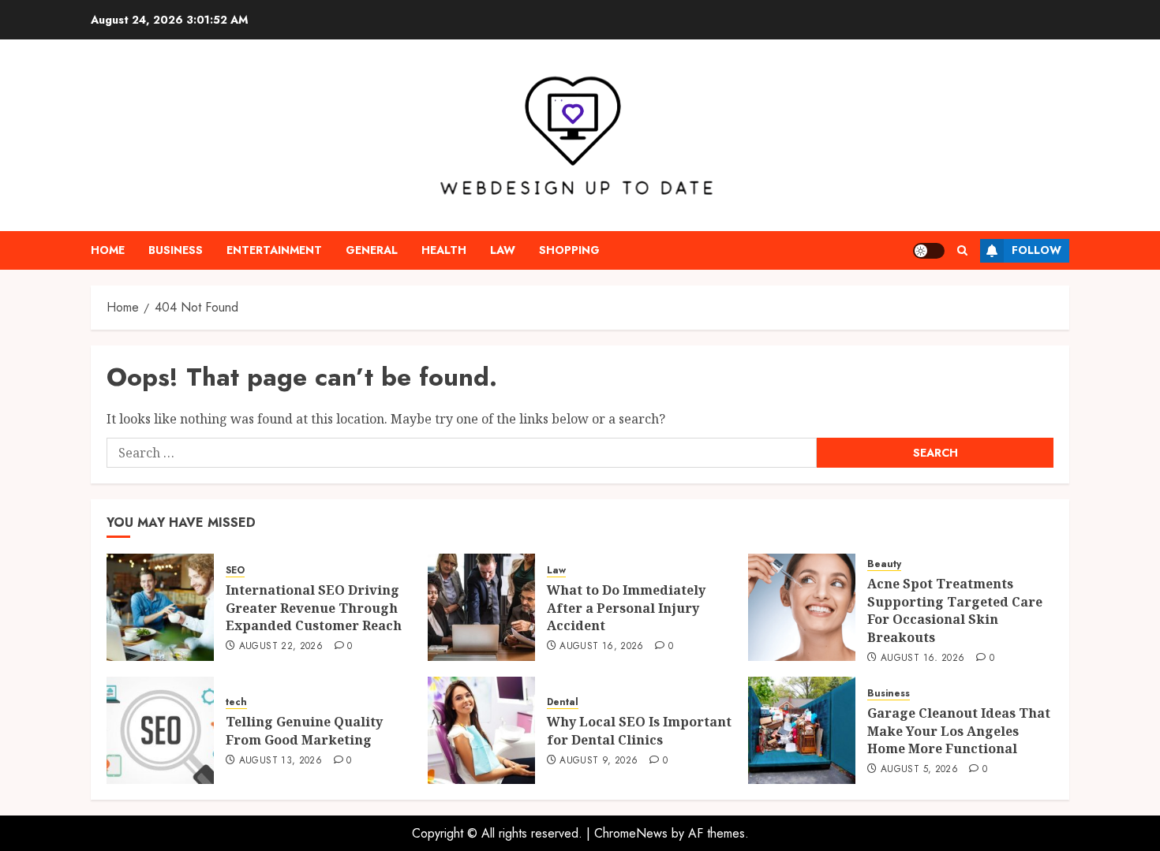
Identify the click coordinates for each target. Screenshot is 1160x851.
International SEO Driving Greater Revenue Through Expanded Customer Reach (314, 607)
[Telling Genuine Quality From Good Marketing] (160, 730)
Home (108, 250)
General (372, 250)
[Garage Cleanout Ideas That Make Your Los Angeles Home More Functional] (801, 730)
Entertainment (274, 250)
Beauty (884, 564)
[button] (962, 250)
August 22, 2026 (281, 646)
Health (443, 250)
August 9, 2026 (598, 761)
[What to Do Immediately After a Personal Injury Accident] (481, 607)
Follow (1036, 250)
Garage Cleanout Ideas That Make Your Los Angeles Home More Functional (958, 730)
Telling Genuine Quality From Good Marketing (304, 730)
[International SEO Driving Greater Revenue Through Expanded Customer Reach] (160, 607)
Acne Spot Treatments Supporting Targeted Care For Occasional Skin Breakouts (954, 610)
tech (236, 702)
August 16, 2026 (601, 646)
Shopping (569, 250)
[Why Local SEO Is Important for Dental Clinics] (481, 730)
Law (502, 250)
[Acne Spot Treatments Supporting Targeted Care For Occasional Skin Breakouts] (801, 607)
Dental (562, 702)
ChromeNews (631, 833)
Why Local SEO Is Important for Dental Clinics (639, 730)
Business (175, 250)
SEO (235, 570)
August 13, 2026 (280, 761)
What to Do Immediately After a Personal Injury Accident (626, 607)
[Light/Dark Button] (929, 251)
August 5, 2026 (919, 769)
